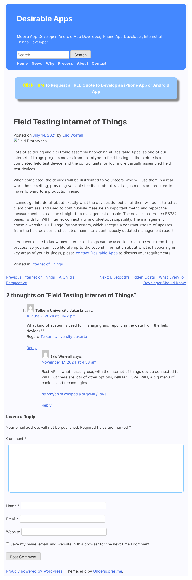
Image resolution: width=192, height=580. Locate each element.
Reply (32, 347)
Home (22, 63)
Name (12, 505)
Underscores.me (107, 571)
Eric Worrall (73, 135)
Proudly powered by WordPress (34, 571)
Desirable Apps (45, 18)
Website (13, 532)
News (37, 63)
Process (65, 63)
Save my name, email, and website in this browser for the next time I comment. (80, 544)
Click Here (34, 85)
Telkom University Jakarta (64, 336)
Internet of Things (47, 264)
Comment (16, 438)
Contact (99, 63)
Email (12, 518)
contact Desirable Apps (97, 253)
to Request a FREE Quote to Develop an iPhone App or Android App (96, 88)
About (82, 63)
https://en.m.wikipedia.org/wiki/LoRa (74, 394)
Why (50, 63)
